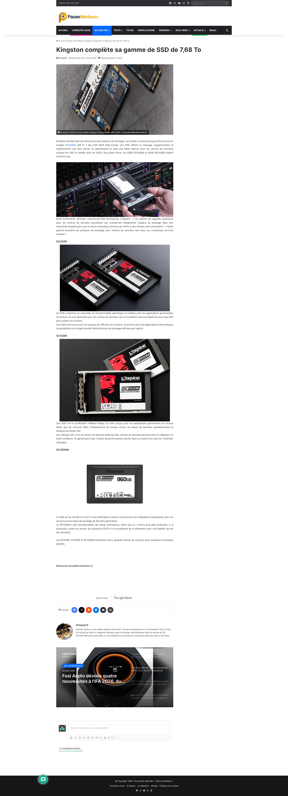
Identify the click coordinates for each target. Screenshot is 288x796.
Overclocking (146, 30)
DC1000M (70, 145)
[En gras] (71, 737)
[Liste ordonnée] (88, 737)
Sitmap (154, 786)
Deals (212, 30)
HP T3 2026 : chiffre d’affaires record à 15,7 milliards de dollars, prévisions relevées (86, 680)
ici (91, 565)
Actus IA (199, 30)
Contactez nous (117, 786)
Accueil (63, 30)
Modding (164, 30)
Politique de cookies (168, 786)
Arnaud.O (62, 58)
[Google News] (123, 598)
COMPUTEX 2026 (81, 30)
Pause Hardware (163, 781)
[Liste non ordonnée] (92, 737)
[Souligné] (80, 737)
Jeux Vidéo (181, 30)
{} (109, 737)
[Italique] (76, 737)
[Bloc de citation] (96, 737)
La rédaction (143, 786)
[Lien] (105, 737)
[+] (113, 737)
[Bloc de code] (101, 737)
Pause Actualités (75, 41)
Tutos (130, 30)
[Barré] (84, 737)
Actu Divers (69, 666)
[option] (114, 677)
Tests (117, 30)
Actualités (101, 30)
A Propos (131, 786)
